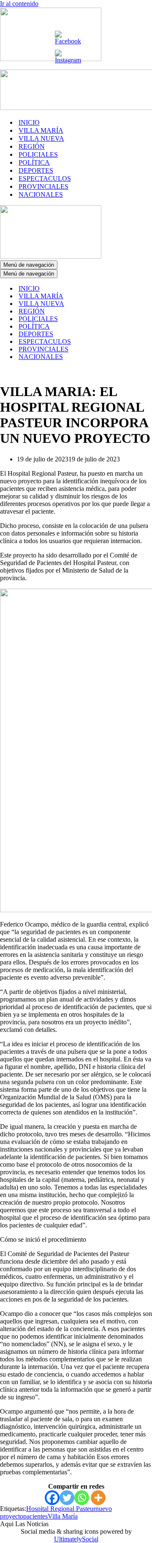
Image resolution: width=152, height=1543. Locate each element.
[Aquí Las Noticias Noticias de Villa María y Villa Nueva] (50, 58)
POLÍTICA (34, 162)
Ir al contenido (19, 3)
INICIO (29, 122)
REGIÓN (32, 146)
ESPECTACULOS (45, 178)
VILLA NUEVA (41, 138)
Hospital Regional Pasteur (60, 1508)
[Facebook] (52, 1497)
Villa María (63, 1516)
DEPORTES (36, 170)
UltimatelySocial (76, 1539)
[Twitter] (67, 1497)
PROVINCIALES (43, 186)
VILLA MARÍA (41, 130)
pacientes (35, 1516)
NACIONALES (41, 194)
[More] (98, 1497)
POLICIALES (38, 154)
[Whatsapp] (81, 1497)
